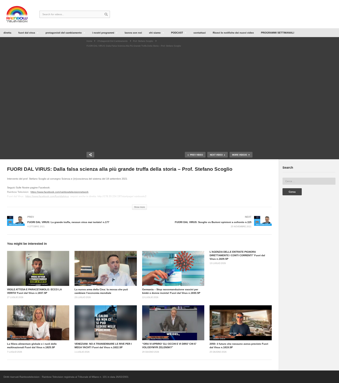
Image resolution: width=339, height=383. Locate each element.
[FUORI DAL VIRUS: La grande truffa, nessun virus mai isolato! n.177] (71, 225)
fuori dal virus (27, 32)
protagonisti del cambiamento (64, 32)
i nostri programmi (103, 32)
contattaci (200, 32)
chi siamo (155, 32)
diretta (7, 32)
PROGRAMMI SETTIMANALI (277, 32)
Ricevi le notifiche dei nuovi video (233, 32)
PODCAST (177, 32)
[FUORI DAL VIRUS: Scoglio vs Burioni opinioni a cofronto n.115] (207, 225)
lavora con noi (133, 32)
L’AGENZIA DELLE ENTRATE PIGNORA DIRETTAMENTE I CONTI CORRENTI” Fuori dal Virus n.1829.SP (237, 255)
